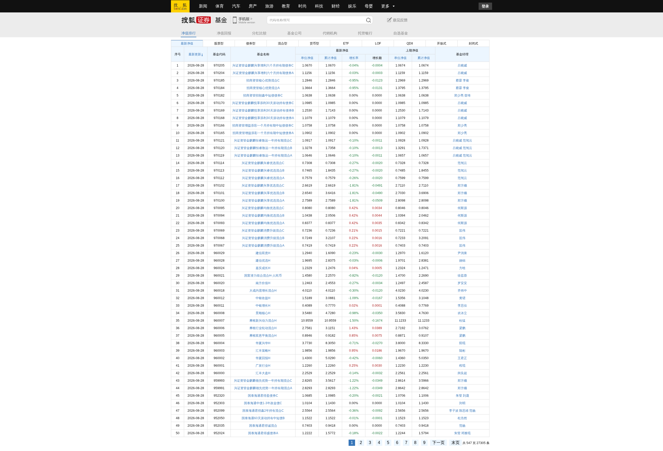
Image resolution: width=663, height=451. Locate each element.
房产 (253, 6)
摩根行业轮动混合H (263, 328)
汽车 (236, 6)
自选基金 (400, 33)
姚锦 (462, 260)
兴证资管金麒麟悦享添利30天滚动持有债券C (263, 103)
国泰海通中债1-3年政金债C (263, 403)
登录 (485, 6)
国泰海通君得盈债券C (263, 395)
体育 (219, 6)
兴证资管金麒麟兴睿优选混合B (263, 170)
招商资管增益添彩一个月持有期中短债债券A (263, 133)
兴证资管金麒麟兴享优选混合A (263, 200)
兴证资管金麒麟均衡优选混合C (263, 208)
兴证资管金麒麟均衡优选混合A (263, 223)
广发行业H (263, 365)
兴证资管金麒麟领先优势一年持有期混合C (263, 380)
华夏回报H (263, 358)
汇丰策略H (263, 350)
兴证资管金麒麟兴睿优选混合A (263, 178)
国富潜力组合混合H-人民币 (263, 275)
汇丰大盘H (263, 373)
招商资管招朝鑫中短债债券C (263, 95)
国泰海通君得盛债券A (263, 433)
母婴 (369, 6)
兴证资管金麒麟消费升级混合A (263, 245)
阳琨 (462, 343)
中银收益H (263, 298)
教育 (286, 6)
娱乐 (352, 6)
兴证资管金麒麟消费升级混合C (263, 230)
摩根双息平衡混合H (263, 335)
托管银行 (365, 33)
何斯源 (462, 208)
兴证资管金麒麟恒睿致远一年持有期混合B (263, 148)
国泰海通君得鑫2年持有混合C (263, 410)
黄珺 (462, 298)
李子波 (453, 410)
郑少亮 (459, 95)
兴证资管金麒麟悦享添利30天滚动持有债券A (263, 118)
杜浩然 (462, 418)
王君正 (462, 358)
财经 (336, 6)
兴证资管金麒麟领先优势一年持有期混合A (263, 388)
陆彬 (462, 350)
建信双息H (263, 253)
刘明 (462, 403)
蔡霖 (459, 80)
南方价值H (263, 283)
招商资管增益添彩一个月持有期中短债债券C (263, 125)
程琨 (462, 365)
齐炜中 (462, 290)
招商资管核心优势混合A (263, 88)
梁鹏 (462, 328)
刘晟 (466, 395)
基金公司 (294, 33)
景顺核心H (263, 313)
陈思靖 (464, 410)
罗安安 (462, 283)
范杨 (472, 410)
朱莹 (459, 395)
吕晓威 (462, 65)
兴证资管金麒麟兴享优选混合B (263, 193)
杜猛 (462, 320)
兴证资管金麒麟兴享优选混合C (263, 185)
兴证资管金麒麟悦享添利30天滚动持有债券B (263, 110)
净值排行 (188, 33)
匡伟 (462, 230)
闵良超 (462, 373)
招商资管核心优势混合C (263, 80)
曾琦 (467, 95)
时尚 (302, 6)
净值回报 (224, 33)
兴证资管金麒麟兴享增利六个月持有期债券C (263, 65)
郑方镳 (462, 185)
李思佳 (462, 305)
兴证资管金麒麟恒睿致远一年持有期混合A (263, 155)
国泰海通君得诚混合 (263, 425)
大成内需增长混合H (263, 290)
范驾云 (467, 140)
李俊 (466, 80)
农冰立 (462, 313)
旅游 (269, 6)
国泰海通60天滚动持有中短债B (263, 418)
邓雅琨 (466, 433)
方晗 (462, 268)
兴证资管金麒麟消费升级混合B (263, 238)
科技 (319, 6)
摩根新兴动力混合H (263, 320)
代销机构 (330, 33)
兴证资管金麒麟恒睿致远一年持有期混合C (263, 140)
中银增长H (263, 305)
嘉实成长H (263, 268)
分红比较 (259, 33)
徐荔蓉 (462, 275)
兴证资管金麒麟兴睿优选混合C (263, 163)
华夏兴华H (263, 343)
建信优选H (263, 260)
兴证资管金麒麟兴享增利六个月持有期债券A (263, 73)
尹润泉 (462, 253)
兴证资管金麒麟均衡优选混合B (263, 215)
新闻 (203, 6)
